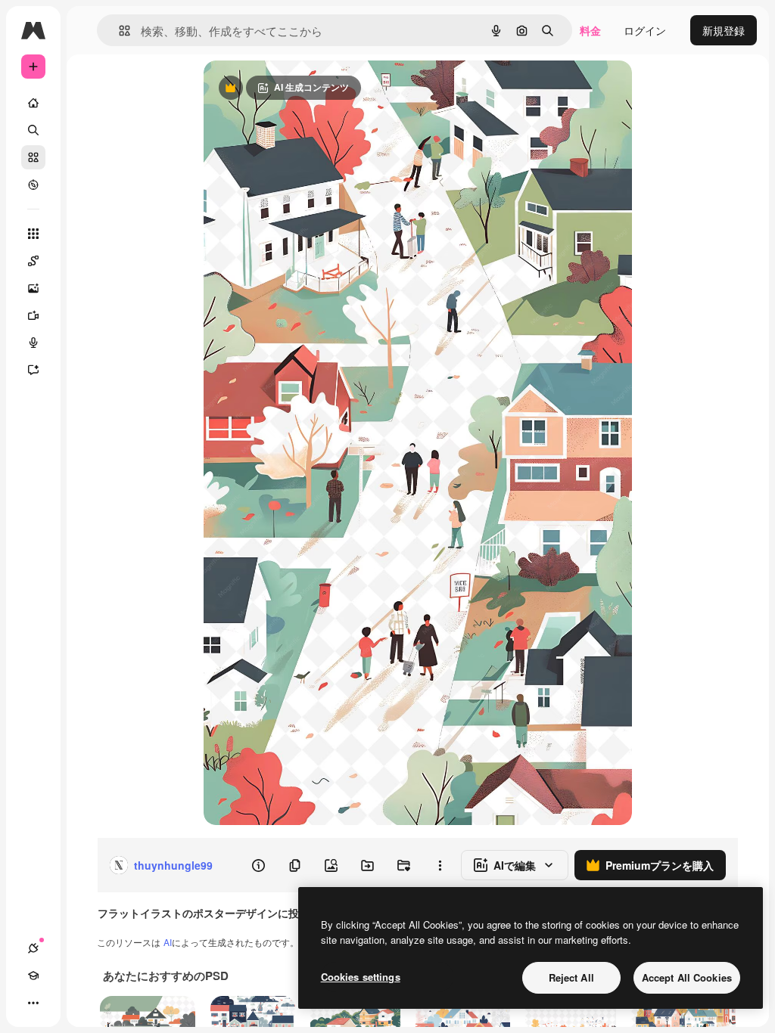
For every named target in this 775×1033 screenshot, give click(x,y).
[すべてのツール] (33, 234)
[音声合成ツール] (33, 342)
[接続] (33, 948)
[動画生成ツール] (33, 315)
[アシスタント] (33, 370)
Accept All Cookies (687, 977)
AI (167, 941)
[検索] (33, 130)
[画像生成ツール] (33, 288)
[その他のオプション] (440, 865)
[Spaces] (33, 261)
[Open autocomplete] (118, 30)
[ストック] (33, 157)
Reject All (571, 977)
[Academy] (33, 975)
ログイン (645, 30)
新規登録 (723, 30)
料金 (590, 30)
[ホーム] (33, 103)
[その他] (33, 1003)
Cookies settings (360, 976)
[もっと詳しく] (33, 184)
